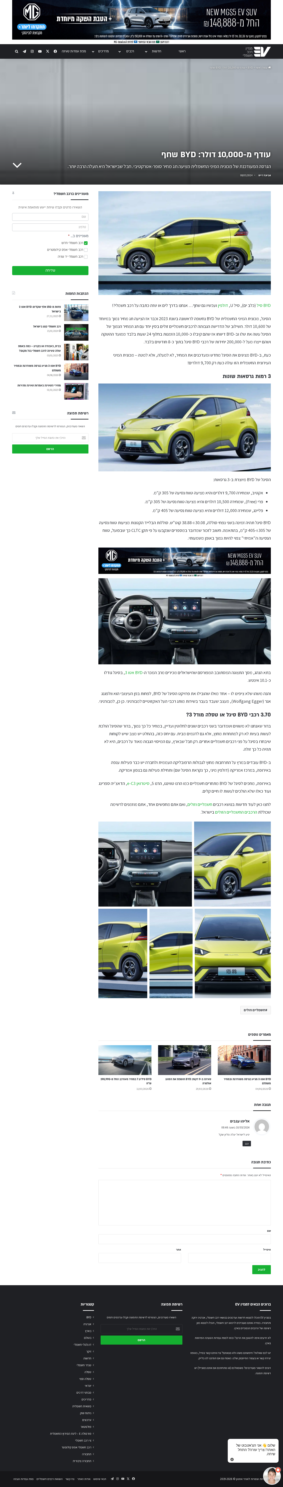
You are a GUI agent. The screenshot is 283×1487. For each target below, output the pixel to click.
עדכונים (86, 1420)
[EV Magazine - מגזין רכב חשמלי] (257, 52)
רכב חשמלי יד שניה (71, 257)
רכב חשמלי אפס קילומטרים (65, 250)
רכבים (130, 51)
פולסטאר (85, 1427)
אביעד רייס (264, 175)
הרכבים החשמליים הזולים (236, 812)
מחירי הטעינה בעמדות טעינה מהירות (39, 385)
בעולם (87, 1338)
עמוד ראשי (262, 68)
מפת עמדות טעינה (74, 51)
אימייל (267, 1249)
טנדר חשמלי (84, 1365)
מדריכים (103, 51)
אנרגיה (87, 1324)
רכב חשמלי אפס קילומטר (76, 1447)
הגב (247, 1143)
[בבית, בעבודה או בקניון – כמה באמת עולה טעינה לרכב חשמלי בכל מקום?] (76, 352)
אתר (178, 1249)
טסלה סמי (85, 1379)
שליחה (50, 270)
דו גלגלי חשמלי (82, 1345)
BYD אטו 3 (134, 672)
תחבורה (86, 1454)
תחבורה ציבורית (82, 1461)
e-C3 (131, 783)
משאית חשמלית (81, 1406)
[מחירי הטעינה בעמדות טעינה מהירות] (76, 391)
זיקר (88, 1351)
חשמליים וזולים (199, 804)
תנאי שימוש (99, 1479)
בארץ (88, 1331)
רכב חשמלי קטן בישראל (47, 326)
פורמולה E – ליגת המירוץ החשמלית (70, 1434)
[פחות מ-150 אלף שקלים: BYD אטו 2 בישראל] (76, 312)
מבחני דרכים (83, 1392)
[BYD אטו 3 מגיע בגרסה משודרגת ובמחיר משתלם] (244, 1060)
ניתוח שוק (85, 1413)
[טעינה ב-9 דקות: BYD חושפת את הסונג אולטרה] (184, 1060)
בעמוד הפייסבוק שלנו (244, 1358)
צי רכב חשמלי (83, 1440)
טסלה (87, 1372)
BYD (250, 68)
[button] (145, 864)
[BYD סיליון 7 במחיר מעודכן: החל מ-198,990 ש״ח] (124, 1060)
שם (269, 1231)
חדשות (156, 51)
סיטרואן (142, 783)
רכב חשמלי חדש (72, 243)
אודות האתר (83, 1479)
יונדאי (88, 1386)
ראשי (182, 51)
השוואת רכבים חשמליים (49, 1479)
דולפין (223, 305)
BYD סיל (264, 305)
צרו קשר (70, 1479)
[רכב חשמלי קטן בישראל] (76, 332)
